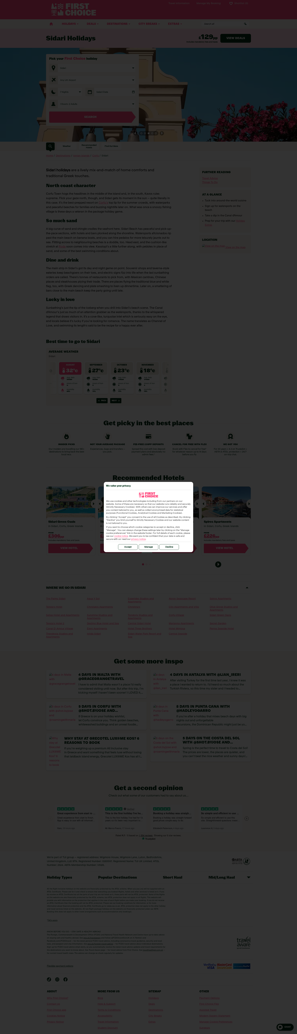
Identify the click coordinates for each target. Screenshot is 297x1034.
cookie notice (121, 536)
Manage (148, 547)
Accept (127, 547)
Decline (169, 547)
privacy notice (138, 539)
